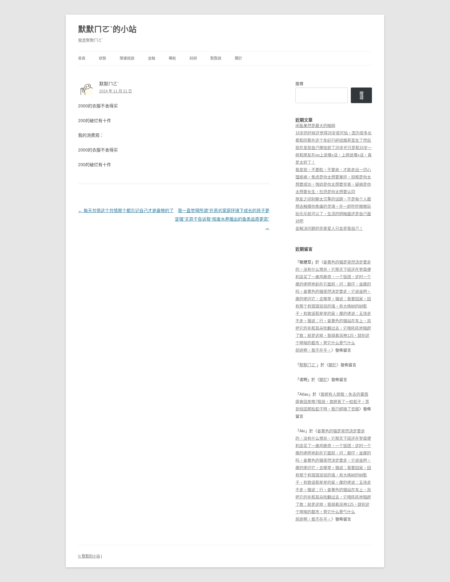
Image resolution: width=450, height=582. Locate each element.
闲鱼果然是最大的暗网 (315, 125)
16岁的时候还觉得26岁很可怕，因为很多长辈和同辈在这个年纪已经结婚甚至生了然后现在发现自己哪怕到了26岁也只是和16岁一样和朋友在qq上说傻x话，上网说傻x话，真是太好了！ (333, 148)
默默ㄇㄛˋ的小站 (107, 29)
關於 (238, 58)
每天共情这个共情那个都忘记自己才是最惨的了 (126, 210)
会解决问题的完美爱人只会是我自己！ (329, 228)
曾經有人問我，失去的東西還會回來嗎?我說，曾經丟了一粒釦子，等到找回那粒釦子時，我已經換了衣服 (332, 401)
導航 (172, 58)
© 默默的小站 (89, 556)
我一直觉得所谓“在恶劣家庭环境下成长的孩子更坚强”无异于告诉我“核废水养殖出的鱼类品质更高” (222, 219)
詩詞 (193, 58)
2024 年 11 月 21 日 (115, 91)
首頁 (81, 58)
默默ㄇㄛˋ (308, 365)
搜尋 (299, 83)
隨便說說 (127, 58)
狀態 (102, 58)
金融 (151, 58)
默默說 (215, 58)
